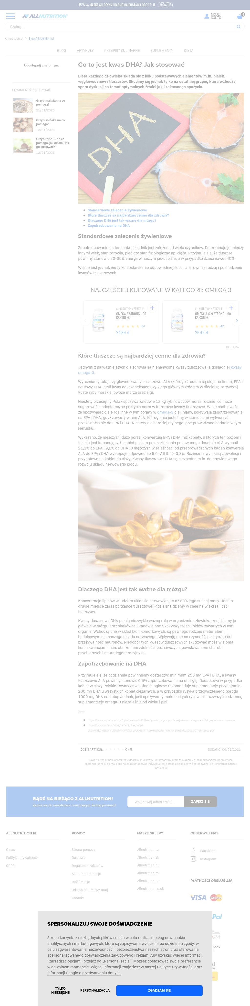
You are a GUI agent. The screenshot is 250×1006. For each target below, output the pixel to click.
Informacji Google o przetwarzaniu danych (84, 972)
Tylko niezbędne (60, 990)
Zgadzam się (159, 990)
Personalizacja (95, 990)
